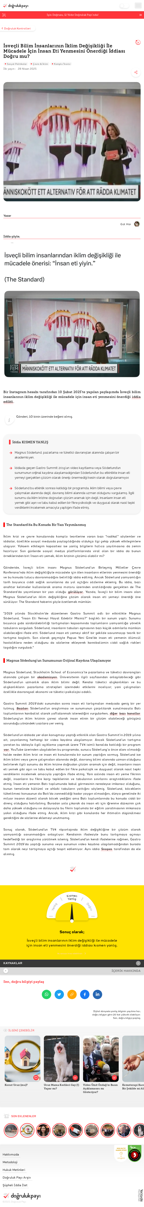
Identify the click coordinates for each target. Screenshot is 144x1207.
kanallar (133, 713)
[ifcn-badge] (121, 1153)
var (6, 749)
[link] (21, 1153)
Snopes (106, 849)
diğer (114, 713)
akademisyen (47, 677)
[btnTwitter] (59, 995)
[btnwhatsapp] (46, 995)
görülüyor (75, 592)
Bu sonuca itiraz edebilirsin (69, 953)
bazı (122, 713)
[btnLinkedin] (97, 995)
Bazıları (22, 708)
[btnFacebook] (84, 995)
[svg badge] (135, 1153)
